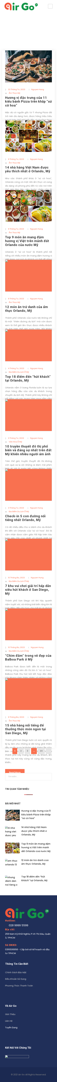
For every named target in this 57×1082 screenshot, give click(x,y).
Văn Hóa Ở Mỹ (15, 441)
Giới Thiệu (10, 1014)
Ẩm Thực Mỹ (14, 93)
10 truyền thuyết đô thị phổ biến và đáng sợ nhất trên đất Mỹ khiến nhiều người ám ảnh (28, 450)
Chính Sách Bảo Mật (15, 972)
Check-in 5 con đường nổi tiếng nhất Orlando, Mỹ (25, 518)
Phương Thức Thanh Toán (19, 985)
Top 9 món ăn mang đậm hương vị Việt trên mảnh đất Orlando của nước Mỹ (27, 241)
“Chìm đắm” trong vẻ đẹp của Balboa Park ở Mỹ (28, 657)
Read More (15, 772)
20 (41, 750)
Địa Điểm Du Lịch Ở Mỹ (19, 372)
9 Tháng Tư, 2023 (16, 159)
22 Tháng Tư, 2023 (16, 89)
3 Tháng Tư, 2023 (16, 438)
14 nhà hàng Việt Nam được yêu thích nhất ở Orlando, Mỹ (27, 169)
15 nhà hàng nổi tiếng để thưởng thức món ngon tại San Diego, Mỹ (25, 729)
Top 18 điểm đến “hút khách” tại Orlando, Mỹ (28, 378)
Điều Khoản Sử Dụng (15, 978)
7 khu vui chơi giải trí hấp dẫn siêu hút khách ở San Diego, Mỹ (28, 589)
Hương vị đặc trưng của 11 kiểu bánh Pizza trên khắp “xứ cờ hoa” (28, 101)
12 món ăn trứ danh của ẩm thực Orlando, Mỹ (26, 309)
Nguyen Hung (37, 89)
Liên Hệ (8, 1020)
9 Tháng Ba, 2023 (16, 717)
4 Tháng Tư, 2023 (16, 368)
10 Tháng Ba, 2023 (16, 577)
